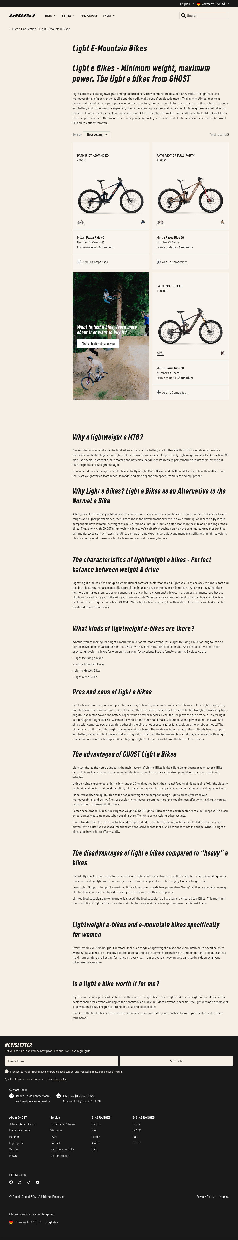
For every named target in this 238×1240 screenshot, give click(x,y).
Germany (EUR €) (213, 4)
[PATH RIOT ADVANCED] (111, 194)
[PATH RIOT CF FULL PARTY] (190, 194)
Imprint (224, 1196)
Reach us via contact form (33, 1096)
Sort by (77, 134)
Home (16, 29)
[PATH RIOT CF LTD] (190, 324)
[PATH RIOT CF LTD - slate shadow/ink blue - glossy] (222, 353)
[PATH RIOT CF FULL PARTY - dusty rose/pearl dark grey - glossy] (222, 222)
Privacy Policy (205, 1196)
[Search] (183, 15)
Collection (29, 29)
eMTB (174, 471)
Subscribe (176, 1061)
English (185, 3)
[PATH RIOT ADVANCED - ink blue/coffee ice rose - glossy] (143, 222)
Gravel (160, 471)
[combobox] (204, 15)
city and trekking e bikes (133, 729)
